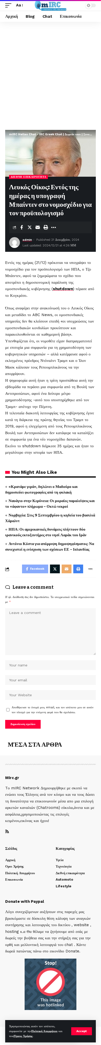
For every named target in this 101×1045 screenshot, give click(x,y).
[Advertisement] (50, 74)
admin (27, 240)
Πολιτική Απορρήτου (44, 1031)
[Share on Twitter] (29, 227)
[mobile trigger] (9, 5)
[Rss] (7, 832)
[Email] (37, 227)
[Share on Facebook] (21, 227)
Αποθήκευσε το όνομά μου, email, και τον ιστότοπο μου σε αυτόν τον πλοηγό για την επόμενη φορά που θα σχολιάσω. (52, 710)
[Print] (45, 227)
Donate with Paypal (24, 901)
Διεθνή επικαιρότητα (28, 176)
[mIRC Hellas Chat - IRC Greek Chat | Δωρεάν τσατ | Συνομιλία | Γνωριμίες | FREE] (51, 5)
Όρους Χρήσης (23, 1036)
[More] (53, 227)
